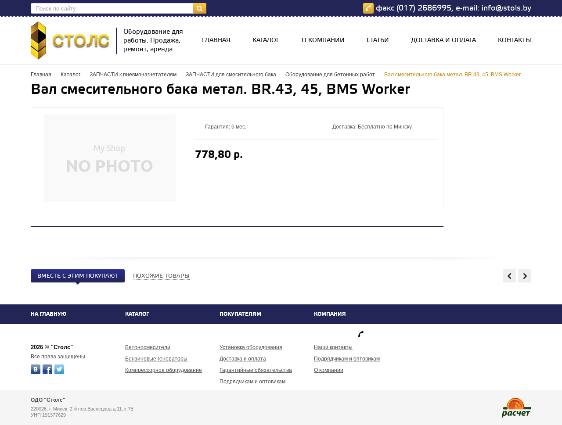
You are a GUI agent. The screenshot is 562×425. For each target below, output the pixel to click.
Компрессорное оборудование (163, 370)
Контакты (514, 40)
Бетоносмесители (147, 347)
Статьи (378, 40)
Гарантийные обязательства (256, 370)
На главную (48, 314)
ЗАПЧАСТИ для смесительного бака (231, 74)
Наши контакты (333, 347)
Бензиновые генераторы (156, 359)
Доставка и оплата (443, 40)
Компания (330, 314)
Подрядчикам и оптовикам (252, 382)
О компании (323, 40)
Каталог (266, 40)
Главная (216, 40)
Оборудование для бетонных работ (330, 74)
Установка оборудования (251, 347)
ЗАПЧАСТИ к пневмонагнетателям (133, 74)
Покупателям (240, 314)
